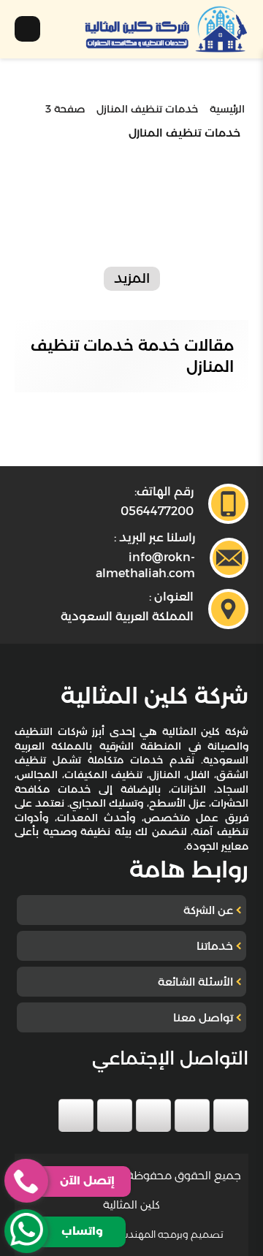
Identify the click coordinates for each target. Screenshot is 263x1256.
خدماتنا (215, 946)
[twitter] (192, 1115)
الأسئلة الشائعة (195, 982)
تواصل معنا (203, 1017)
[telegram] (76, 1115)
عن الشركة (208, 910)
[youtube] (153, 1115)
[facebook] (230, 1115)
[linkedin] (114, 1115)
